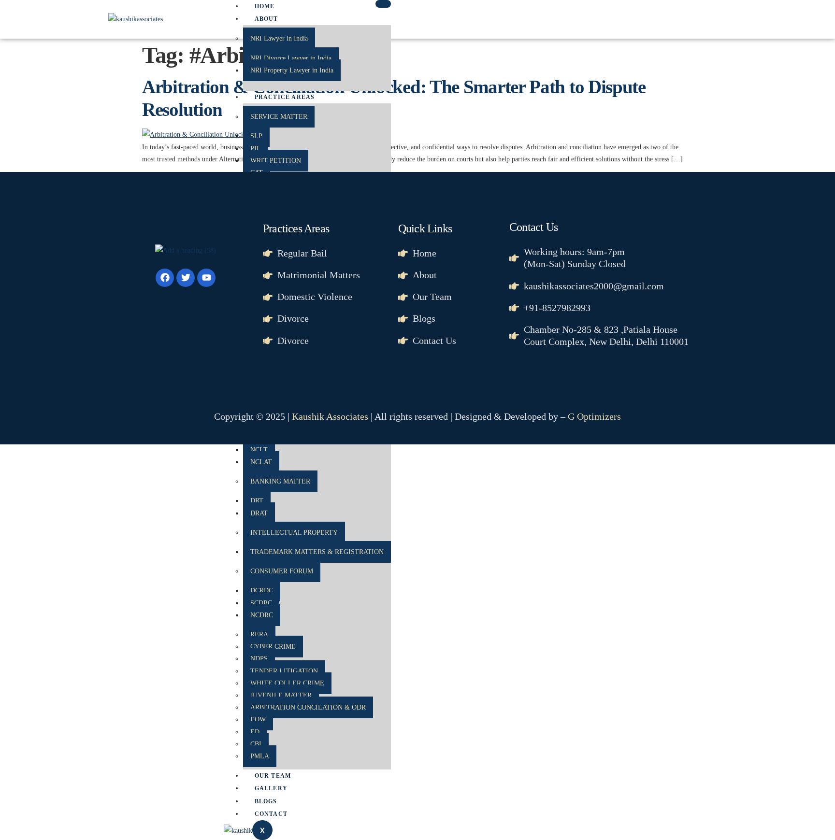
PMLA (259, 756)
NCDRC (261, 615)
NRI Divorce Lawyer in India (290, 58)
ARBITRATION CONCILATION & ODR (308, 707)
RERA (259, 634)
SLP (256, 136)
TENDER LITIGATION (284, 671)
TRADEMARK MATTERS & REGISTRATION (317, 551)
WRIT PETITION (275, 160)
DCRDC (261, 590)
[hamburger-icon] (383, 4)
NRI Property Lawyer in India (291, 70)
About (266, 18)
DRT (256, 500)
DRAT (259, 513)
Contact (271, 814)
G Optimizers (594, 416)
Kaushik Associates (330, 416)
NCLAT (261, 462)
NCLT (259, 450)
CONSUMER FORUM (281, 571)
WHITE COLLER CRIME (287, 683)
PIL (255, 148)
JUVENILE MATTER (281, 695)
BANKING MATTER (280, 481)
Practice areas (285, 97)
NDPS (259, 658)
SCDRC (261, 603)
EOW (258, 719)
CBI (255, 744)
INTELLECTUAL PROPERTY (294, 532)
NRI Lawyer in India (279, 38)
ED (254, 732)
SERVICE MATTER (278, 116)
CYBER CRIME (273, 646)
